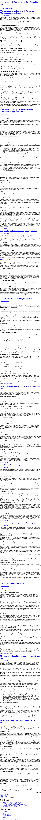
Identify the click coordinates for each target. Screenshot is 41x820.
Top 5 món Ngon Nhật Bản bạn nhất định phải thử (11, 803)
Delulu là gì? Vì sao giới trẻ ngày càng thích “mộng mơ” (12, 802)
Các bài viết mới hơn (3, 796)
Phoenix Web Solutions (22, 819)
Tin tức (4, 816)
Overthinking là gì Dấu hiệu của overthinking (10, 806)
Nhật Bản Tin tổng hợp (6, 814)
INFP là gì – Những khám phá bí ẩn (13, 583)
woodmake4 (7, 15)
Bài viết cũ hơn (3, 795)
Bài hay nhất (6, 383)
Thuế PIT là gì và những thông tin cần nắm (16, 299)
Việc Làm (4, 817)
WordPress (9, 819)
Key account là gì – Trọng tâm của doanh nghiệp (18, 523)
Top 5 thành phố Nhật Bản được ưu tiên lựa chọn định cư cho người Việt (15, 805)
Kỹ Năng (10, 383)
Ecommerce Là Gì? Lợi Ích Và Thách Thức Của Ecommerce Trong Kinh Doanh (17, 111)
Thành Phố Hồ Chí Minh (7, 815)
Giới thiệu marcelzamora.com (7, 8)
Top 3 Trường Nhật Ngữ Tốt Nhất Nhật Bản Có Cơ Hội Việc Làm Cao (15, 804)
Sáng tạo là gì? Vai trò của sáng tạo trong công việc (18, 231)
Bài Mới (5, 228)
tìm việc (1, 259)
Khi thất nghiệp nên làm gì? (10, 465)
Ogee (15, 819)
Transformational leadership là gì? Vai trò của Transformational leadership (17, 12)
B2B (3, 148)
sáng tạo (31, 235)
